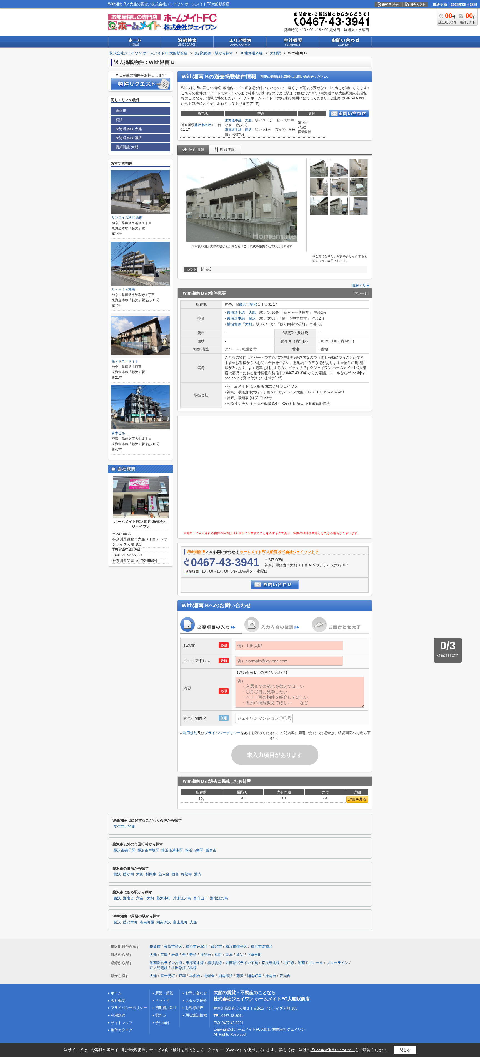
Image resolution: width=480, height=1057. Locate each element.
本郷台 (194, 976)
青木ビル (118, 433)
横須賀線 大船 (127, 147)
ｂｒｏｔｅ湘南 (123, 289)
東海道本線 (233, 120)
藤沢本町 (163, 898)
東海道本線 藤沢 (129, 138)
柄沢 (207, 125)
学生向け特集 (124, 826)
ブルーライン (337, 963)
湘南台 (128, 898)
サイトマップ (121, 1023)
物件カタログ (121, 1030)
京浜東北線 (271, 963)
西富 (175, 874)
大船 (248, 120)
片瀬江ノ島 (182, 898)
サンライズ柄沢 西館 (127, 217)
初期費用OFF (166, 1008)
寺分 (193, 955)
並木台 (164, 874)
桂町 (218, 955)
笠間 (164, 955)
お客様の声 (194, 1008)
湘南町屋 (147, 922)
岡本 (229, 955)
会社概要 (118, 1000)
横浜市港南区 (172, 850)
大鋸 (139, 874)
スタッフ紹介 (196, 1000)
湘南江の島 (219, 898)
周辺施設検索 (196, 1015)
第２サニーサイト (125, 361)
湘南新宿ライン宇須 (242, 963)
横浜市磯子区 (124, 850)
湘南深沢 (163, 922)
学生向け (162, 1023)
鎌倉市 (211, 850)
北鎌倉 (209, 976)
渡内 (197, 874)
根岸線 (288, 963)
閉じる (405, 1050)
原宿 (240, 955)
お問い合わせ (196, 993)
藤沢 (248, 130)
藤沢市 (199, 125)
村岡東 (151, 874)
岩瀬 (175, 955)
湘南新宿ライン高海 (166, 963)
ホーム (116, 993)
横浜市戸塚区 (148, 850)
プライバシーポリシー (222, 733)
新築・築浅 (164, 993)
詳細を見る (357, 799)
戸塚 (182, 976)
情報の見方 (361, 285)
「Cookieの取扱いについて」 (333, 1050)
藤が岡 (128, 874)
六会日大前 (145, 898)
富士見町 (180, 922)
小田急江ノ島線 (184, 968)
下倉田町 (254, 955)
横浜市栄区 (194, 850)
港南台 (270, 976)
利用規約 (190, 733)
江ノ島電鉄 (159, 968)
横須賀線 (234, 324)
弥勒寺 (186, 874)
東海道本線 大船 (129, 129)
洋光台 (205, 955)
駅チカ (160, 1015)
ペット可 (162, 1000)
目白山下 (200, 898)
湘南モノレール (310, 963)
